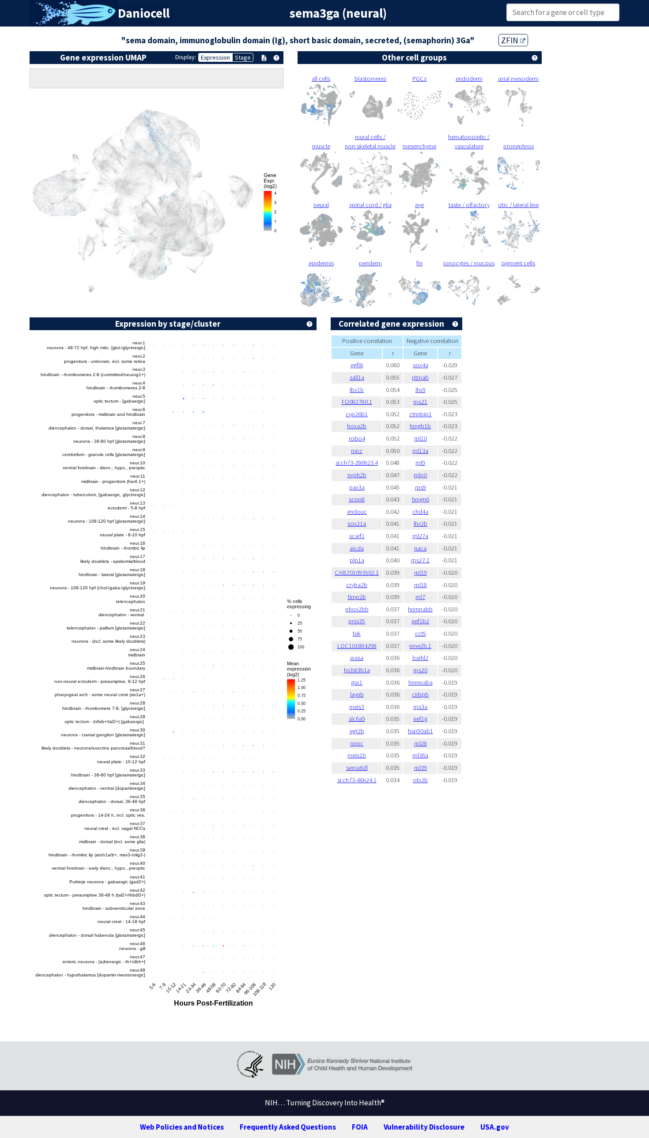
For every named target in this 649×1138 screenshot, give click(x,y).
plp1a (357, 560)
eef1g (420, 719)
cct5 (420, 633)
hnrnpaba (420, 682)
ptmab (420, 377)
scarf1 (357, 536)
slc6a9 (357, 719)
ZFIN (510, 40)
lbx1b (357, 390)
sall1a (357, 377)
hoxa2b (356, 426)
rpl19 (420, 573)
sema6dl (357, 768)
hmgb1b (420, 426)
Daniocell (144, 13)
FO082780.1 (357, 402)
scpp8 (357, 499)
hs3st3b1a (357, 670)
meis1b (356, 755)
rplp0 (420, 475)
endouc (357, 512)
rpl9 (420, 463)
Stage (243, 57)
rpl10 (420, 438)
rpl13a (420, 451)
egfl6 (357, 365)
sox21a (356, 524)
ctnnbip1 (420, 414)
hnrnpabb (420, 609)
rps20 (420, 670)
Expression (215, 57)
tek (357, 633)
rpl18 (420, 585)
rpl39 (420, 768)
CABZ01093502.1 (357, 573)
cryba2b (356, 585)
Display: (185, 57)
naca (420, 548)
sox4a (420, 365)
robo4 (357, 438)
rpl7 (420, 597)
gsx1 (356, 682)
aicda (357, 548)
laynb (357, 694)
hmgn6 (420, 499)
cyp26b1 (357, 414)
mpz (356, 451)
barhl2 (420, 658)
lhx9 (420, 390)
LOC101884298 (357, 646)
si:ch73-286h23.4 (357, 463)
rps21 (420, 402)
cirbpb (420, 694)
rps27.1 (420, 560)
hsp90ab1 (420, 731)
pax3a (357, 487)
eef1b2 (420, 621)
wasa (356, 658)
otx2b (420, 780)
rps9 (420, 487)
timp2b (357, 597)
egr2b (357, 731)
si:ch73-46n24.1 (357, 780)
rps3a (420, 707)
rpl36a (420, 755)
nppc (356, 743)
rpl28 (420, 743)
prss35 (356, 621)
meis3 (356, 707)
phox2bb (357, 609)
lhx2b (420, 524)
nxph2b (356, 475)
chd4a (420, 512)
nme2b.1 (420, 646)
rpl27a (420, 536)
